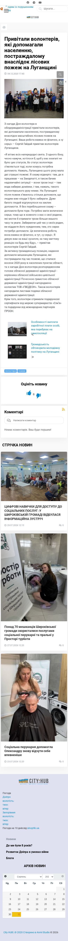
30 (10, 914)
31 (19, 914)
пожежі (21, 371)
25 (28, 909)
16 (10, 904)
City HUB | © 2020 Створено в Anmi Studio (26, 932)
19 (37, 904)
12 (37, 899)
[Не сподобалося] (38, 396)
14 (54, 899)
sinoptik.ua (33, 828)
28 (54, 909)
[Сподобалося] (29, 393)
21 (54, 904)
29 (63, 909)
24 (19, 909)
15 (63, 899)
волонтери (10, 371)
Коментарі (13, 412)
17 (19, 904)
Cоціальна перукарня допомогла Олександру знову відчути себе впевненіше (28, 751)
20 (45, 904)
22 (63, 904)
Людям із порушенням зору (19, 9)
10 (19, 899)
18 (28, 904)
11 (28, 899)
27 (45, 909)
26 (37, 909)
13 (45, 899)
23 (10, 909)
